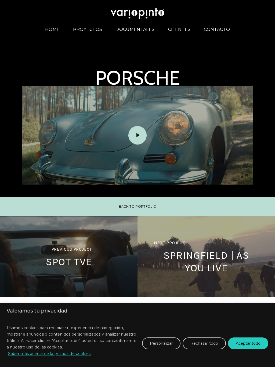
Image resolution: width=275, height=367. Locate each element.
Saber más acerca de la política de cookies (49, 353)
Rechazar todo (204, 343)
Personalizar (161, 343)
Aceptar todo (248, 343)
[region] (137, 335)
